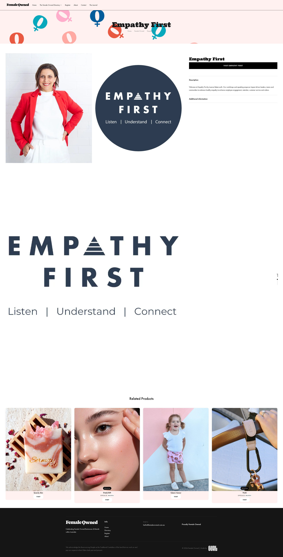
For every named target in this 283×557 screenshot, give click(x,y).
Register (67, 5)
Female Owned (139, 31)
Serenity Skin (38, 493)
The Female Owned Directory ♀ (51, 5)
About (76, 5)
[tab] (233, 80)
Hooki (245, 493)
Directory (107, 530)
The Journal (93, 5)
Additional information (198, 98)
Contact (83, 5)
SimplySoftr (107, 493)
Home (34, 5)
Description (193, 79)
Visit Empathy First (233, 65)
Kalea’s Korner (176, 493)
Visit (38, 497)
